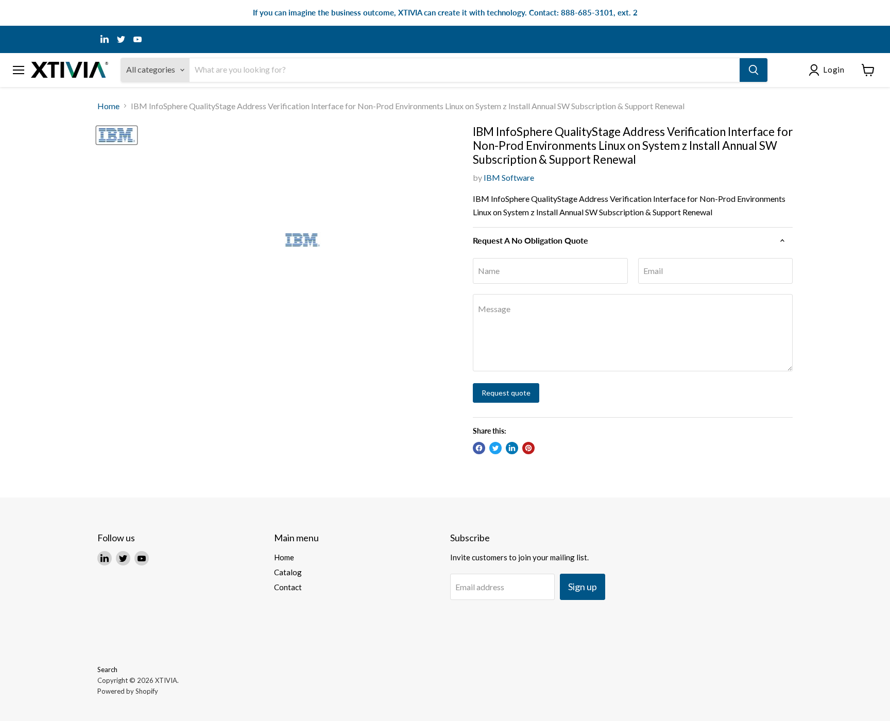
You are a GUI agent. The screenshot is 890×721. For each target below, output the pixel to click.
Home (108, 106)
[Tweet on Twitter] (495, 448)
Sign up (582, 586)
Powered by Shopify (127, 691)
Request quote (506, 392)
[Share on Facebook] (479, 448)
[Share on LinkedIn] (512, 448)
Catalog (288, 572)
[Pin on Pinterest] (528, 448)
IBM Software (509, 177)
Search (107, 669)
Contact (288, 587)
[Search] (753, 70)
